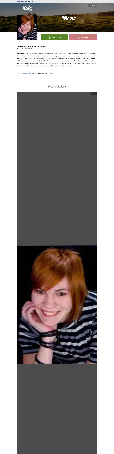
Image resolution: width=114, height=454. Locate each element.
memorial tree (27, 73)
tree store (49, 73)
